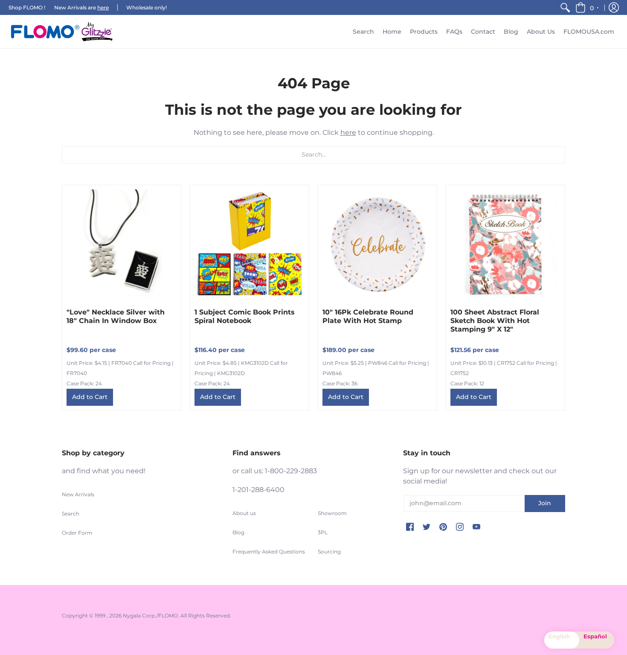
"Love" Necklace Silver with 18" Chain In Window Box (116, 316)
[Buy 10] (377, 244)
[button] (587, 7)
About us (244, 513)
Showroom (332, 513)
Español (595, 636)
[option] (596, 640)
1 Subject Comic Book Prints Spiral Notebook (244, 316)
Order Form (77, 533)
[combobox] (561, 640)
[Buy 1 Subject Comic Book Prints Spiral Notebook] (249, 244)
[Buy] (122, 244)
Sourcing (329, 551)
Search (70, 513)
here (103, 7)
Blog (238, 532)
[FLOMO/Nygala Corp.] (62, 31)
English (559, 636)
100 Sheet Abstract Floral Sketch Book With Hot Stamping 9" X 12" (494, 320)
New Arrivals (78, 494)
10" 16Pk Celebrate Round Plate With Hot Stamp (367, 316)
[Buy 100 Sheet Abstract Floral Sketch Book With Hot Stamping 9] (505, 244)
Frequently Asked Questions (268, 551)
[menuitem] (565, 7)
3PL (323, 532)
